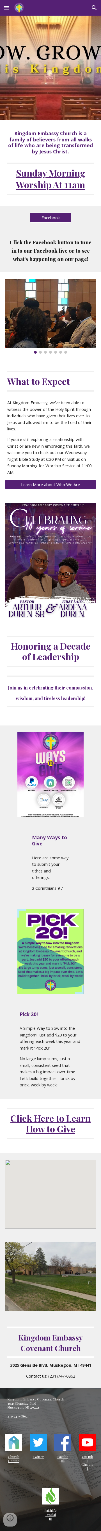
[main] (50, 143)
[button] (6, 7)
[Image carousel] (50, 316)
